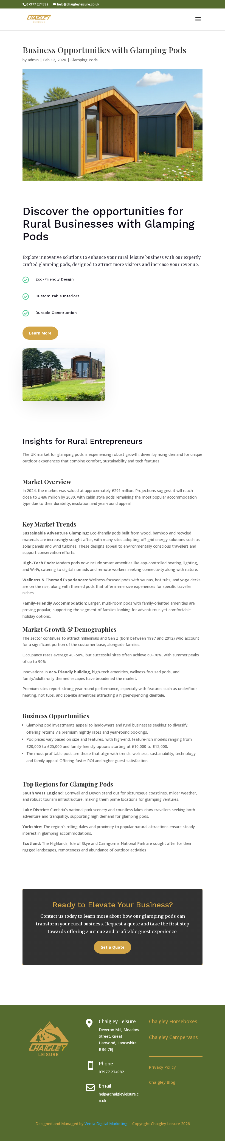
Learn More (40, 333)
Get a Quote (112, 947)
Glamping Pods (84, 59)
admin (33, 59)
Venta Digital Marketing (107, 1123)
